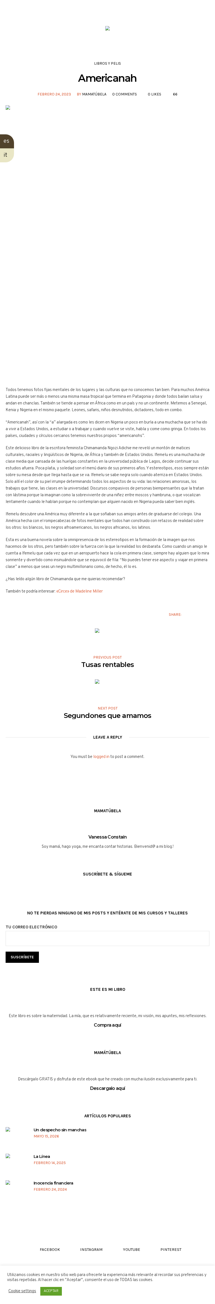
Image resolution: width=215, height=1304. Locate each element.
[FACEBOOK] (9, 10)
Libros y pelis (107, 63)
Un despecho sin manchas (60, 1129)
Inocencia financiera (53, 1183)
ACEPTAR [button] (51, 1291)
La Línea (42, 1156)
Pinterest (206, 614)
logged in (101, 757)
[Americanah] (107, 241)
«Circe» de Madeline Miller (79, 591)
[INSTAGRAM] (19, 10)
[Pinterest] (41, 10)
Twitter (198, 614)
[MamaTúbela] (107, 29)
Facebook (189, 614)
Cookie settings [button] (22, 1291)
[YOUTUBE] (30, 10)
